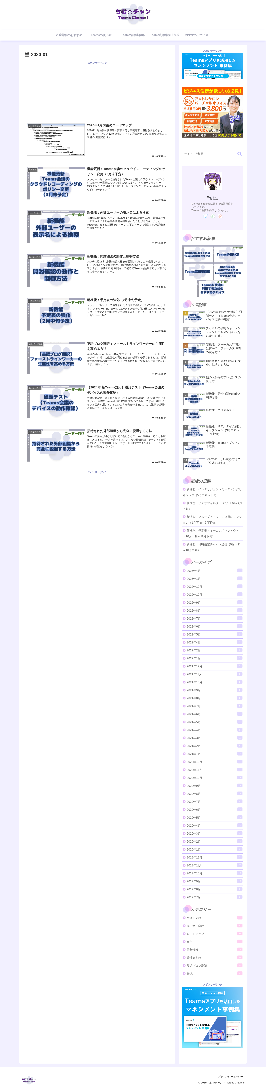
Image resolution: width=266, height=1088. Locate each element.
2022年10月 (213, 594)
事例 (213, 941)
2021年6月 (213, 714)
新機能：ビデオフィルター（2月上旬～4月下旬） (212, 506)
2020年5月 (214, 817)
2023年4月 (213, 570)
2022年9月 (213, 602)
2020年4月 (214, 825)
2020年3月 (213, 833)
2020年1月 (213, 849)
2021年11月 (213, 674)
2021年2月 (213, 746)
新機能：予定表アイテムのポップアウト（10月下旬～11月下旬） (211, 533)
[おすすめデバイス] (212, 288)
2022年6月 (213, 626)
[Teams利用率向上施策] (228, 271)
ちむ (212, 198)
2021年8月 (213, 698)
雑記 (213, 973)
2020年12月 (213, 761)
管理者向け (214, 957)
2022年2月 (213, 650)
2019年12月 (213, 857)
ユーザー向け (214, 925)
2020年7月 (213, 801)
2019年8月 (213, 889)
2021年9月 (213, 690)
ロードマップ (214, 933)
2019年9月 (214, 881)
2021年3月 (214, 738)
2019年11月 (214, 865)
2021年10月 (213, 682)
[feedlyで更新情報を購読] (212, 216)
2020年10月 (214, 777)
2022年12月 (213, 586)
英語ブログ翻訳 (214, 965)
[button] (239, 154)
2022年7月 (213, 618)
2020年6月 (214, 809)
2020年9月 (214, 785)
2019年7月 (213, 897)
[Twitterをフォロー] (205, 216)
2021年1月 (214, 754)
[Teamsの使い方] (228, 254)
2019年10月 (214, 873)
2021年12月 (213, 666)
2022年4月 (213, 642)
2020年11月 (213, 769)
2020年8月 (214, 793)
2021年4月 (213, 730)
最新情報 (214, 949)
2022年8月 (213, 610)
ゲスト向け (213, 917)
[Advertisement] (97, 90)
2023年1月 (213, 578)
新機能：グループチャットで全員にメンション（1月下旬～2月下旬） (212, 519)
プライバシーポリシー (230, 1076)
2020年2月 (214, 841)
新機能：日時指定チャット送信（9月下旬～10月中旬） (211, 547)
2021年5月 (213, 722)
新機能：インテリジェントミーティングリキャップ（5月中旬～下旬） (212, 492)
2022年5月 (213, 634)
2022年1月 (213, 658)
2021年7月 (213, 706)
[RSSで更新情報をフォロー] (220, 216)
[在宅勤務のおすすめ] (197, 254)
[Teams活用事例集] (197, 271)
